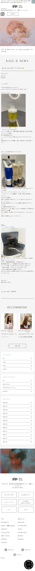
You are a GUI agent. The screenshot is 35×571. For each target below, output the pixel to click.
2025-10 (5, 438)
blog (4, 365)
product (5, 391)
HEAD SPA (21, 522)
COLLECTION (5, 532)
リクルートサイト (9, 502)
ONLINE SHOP (9, 494)
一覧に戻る (17, 346)
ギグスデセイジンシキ (9, 387)
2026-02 (5, 424)
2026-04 (5, 417)
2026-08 (5, 402)
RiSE (26, 509)
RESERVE (21, 539)
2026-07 (5, 406)
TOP (2, 519)
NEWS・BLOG (11, 49)
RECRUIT (20, 536)
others (5, 369)
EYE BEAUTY (5, 522)
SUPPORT (4, 539)
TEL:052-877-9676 (17, 487)
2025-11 (5, 435)
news (4, 362)
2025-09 (5, 442)
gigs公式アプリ (25, 495)
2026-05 (5, 413)
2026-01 (5, 427)
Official (10, 550)
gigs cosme (6, 384)
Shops (19, 555)
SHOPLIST (4, 529)
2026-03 (5, 420)
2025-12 (5, 431)
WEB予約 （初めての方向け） (26, 502)
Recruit (27, 550)
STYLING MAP (22, 525)
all (3, 358)
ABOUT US (21, 519)
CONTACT (12, 14)
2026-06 (5, 409)
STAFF (20, 529)
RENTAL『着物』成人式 (8, 525)
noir (9, 509)
